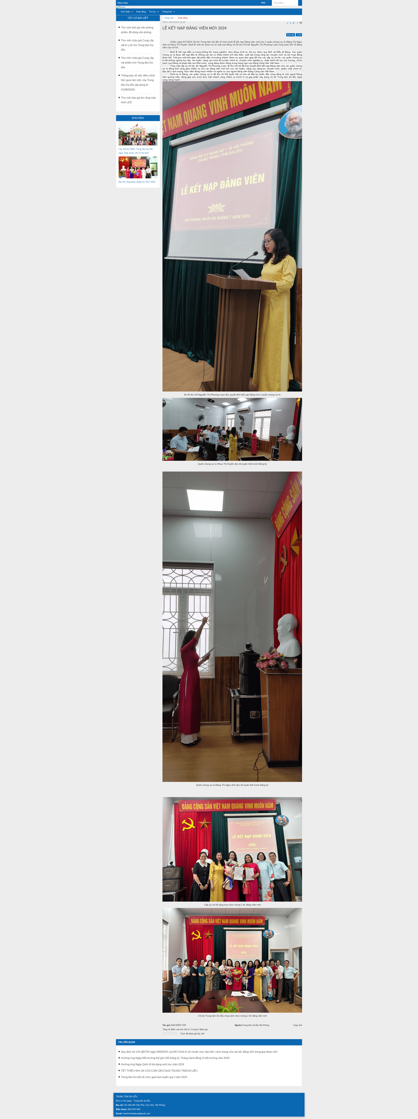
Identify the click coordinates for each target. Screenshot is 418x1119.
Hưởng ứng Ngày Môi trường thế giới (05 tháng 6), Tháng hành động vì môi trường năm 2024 (175, 1058)
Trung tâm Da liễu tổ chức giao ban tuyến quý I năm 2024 (154, 1077)
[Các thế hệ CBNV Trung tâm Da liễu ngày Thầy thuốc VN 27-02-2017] (138, 134)
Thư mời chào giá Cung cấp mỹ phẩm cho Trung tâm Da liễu (137, 63)
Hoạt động (182, 18)
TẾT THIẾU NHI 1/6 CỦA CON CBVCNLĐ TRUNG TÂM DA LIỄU (159, 1070)
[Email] (300, 22)
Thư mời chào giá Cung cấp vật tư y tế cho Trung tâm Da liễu (137, 45)
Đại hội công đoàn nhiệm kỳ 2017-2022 (137, 182)
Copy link (297, 1025)
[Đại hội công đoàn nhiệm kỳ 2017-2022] (138, 167)
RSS (263, 3)
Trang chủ (169, 18)
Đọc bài (290, 35)
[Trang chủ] (120, 7)
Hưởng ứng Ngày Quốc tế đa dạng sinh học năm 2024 (152, 1064)
